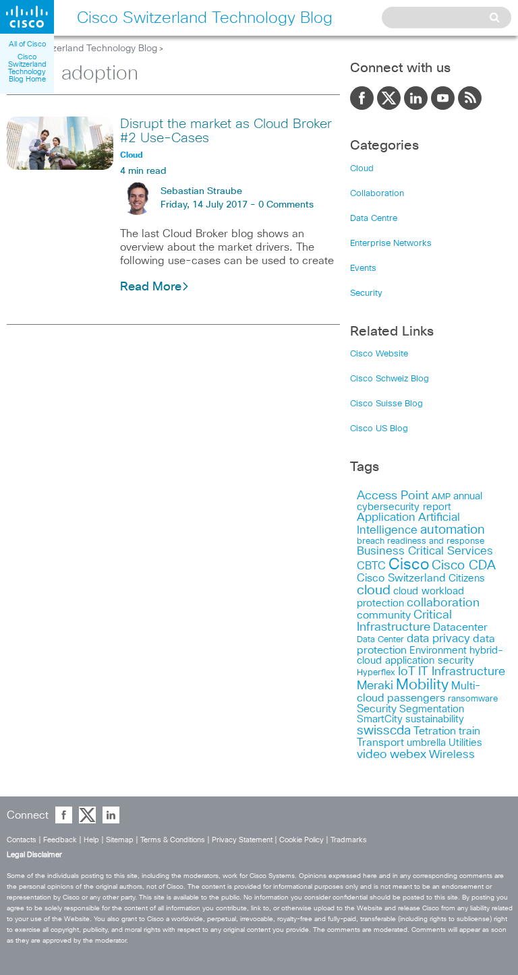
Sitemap (120, 840)
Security (366, 293)
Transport (380, 742)
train (469, 731)
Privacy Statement (242, 840)
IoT (406, 672)
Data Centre (373, 218)
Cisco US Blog (379, 428)
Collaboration (377, 193)
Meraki (375, 686)
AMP (441, 497)
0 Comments (286, 205)
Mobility (422, 685)
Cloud (362, 168)
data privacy (438, 639)
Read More (150, 287)
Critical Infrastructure (404, 621)
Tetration (434, 731)
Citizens (467, 578)
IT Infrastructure (461, 672)
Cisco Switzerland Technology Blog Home (27, 68)
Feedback (60, 840)
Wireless (452, 755)
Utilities (465, 743)
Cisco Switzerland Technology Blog (82, 48)
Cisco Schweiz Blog (389, 379)
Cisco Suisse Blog (386, 404)
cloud (374, 590)
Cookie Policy (301, 840)
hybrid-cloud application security (430, 656)
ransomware (473, 698)
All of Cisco (27, 44)
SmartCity (380, 719)
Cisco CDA (464, 565)
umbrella (426, 743)
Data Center (380, 639)
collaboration (443, 603)
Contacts (21, 840)
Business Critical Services (425, 551)
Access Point (393, 495)
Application (386, 518)
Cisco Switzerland (401, 578)
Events (363, 268)
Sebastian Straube (201, 191)
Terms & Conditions (172, 840)
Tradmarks (348, 840)
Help (91, 840)
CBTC (371, 566)
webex (408, 754)
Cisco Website (379, 354)
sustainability (434, 719)
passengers (416, 698)
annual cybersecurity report (419, 501)
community (384, 615)
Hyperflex (376, 672)
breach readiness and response (420, 541)
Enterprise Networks (391, 243)
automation (452, 530)
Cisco (408, 565)
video (372, 755)
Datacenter (460, 627)
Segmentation (431, 709)
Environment (438, 651)
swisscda (384, 730)
